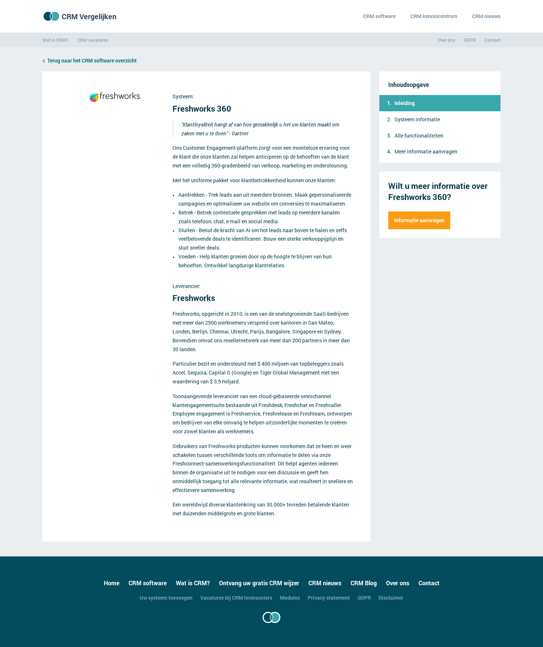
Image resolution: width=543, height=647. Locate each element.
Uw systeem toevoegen (166, 597)
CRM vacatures (92, 40)
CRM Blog (364, 583)
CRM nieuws (486, 16)
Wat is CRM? (55, 40)
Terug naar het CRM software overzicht (92, 60)
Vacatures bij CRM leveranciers (236, 597)
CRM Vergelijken (89, 16)
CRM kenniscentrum (433, 16)
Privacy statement (329, 597)
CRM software (379, 16)
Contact (493, 40)
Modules (290, 597)
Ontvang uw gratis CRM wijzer (259, 583)
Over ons (446, 40)
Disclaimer (391, 597)
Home (111, 583)
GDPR (470, 40)
